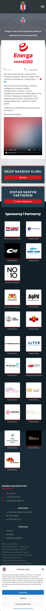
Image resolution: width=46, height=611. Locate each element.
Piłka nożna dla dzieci (10, 544)
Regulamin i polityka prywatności (23, 608)
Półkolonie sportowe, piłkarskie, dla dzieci (17, 555)
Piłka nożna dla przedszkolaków (13, 549)
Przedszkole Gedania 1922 (11, 558)
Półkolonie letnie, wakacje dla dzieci (15, 552)
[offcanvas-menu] (42, 6)
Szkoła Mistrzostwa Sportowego (13, 560)
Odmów (23, 598)
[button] (43, 569)
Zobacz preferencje (23, 604)
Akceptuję (23, 592)
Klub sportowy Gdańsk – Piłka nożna (15, 547)
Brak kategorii (33, 70)
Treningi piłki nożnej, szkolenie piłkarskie (16, 563)
